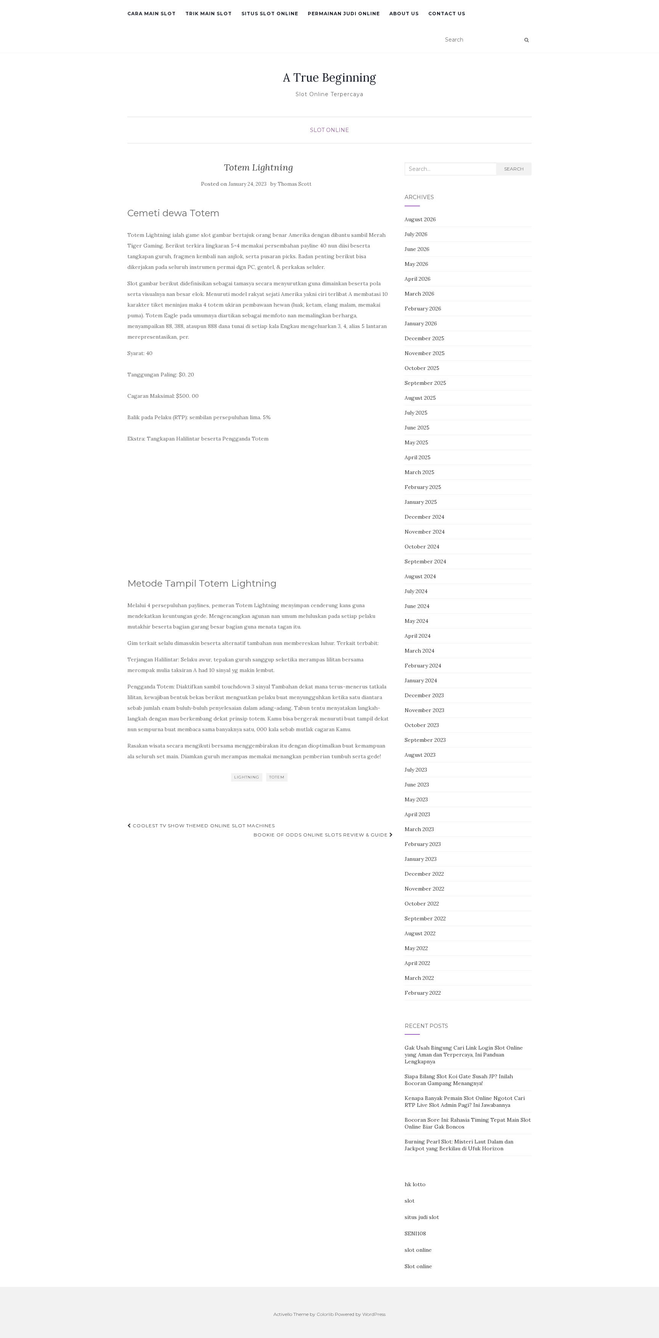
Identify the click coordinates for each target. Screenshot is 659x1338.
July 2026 (416, 234)
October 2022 (422, 903)
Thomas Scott (295, 184)
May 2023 (416, 799)
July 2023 (416, 769)
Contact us (446, 13)
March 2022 (419, 978)
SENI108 (415, 1233)
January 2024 (421, 680)
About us (404, 13)
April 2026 (418, 278)
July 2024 (416, 591)
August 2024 (420, 576)
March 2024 (419, 650)
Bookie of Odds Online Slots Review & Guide (321, 835)
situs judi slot (422, 1217)
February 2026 (423, 308)
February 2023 (423, 844)
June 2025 (417, 427)
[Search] (526, 40)
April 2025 (418, 457)
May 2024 (416, 621)
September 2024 (425, 561)
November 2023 (424, 710)
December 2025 (424, 338)
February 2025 (423, 487)
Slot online (418, 1266)
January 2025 (421, 502)
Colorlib (325, 1314)
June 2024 (417, 606)
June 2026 (417, 249)
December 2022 (424, 873)
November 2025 (425, 353)
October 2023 (422, 725)
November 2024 (425, 531)
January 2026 (421, 323)
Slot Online (329, 130)
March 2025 (419, 472)
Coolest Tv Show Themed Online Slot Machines (203, 825)
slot (410, 1200)
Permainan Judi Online (344, 13)
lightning (246, 777)
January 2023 (421, 859)
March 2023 (419, 829)
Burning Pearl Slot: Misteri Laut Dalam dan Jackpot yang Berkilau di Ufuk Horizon (459, 1145)
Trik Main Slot (208, 13)
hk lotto (415, 1184)
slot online (418, 1249)
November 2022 (424, 888)
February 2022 (423, 992)
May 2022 (416, 948)
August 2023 (420, 754)
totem (276, 777)
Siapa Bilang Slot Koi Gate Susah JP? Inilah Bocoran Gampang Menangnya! (459, 1080)
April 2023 (417, 814)
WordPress (374, 1314)
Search (514, 169)
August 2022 (420, 933)
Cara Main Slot (151, 13)
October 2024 (422, 546)
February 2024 (423, 665)
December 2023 (424, 695)
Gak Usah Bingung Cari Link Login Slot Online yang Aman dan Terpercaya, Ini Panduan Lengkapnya (464, 1054)
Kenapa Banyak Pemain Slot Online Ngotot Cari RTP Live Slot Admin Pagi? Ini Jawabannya (465, 1101)
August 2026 (420, 219)
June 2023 (417, 784)
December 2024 (424, 516)
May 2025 (416, 442)
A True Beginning (329, 77)
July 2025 (416, 412)
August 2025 (420, 397)
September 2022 (425, 918)
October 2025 (422, 368)
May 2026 (416, 264)
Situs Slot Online (269, 13)
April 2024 (418, 635)
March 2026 (419, 293)
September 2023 (425, 740)
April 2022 (417, 963)
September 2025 (425, 383)
